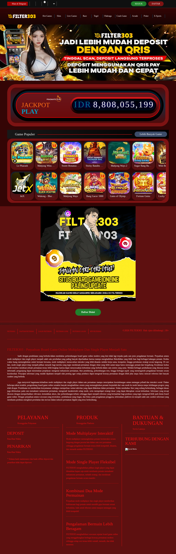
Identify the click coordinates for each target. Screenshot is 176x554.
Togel (96, 16)
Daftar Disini (88, 312)
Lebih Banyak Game (151, 134)
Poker (146, 16)
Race (85, 16)
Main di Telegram (19, 4)
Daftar (156, 4)
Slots (59, 16)
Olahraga (108, 16)
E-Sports (158, 16)
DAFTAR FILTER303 (26, 331)
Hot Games (47, 16)
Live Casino (72, 16)
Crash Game (122, 16)
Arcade (135, 16)
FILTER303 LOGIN (79, 331)
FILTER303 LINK (62, 331)
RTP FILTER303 (95, 331)
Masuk (139, 4)
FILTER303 (11, 331)
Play (29, 111)
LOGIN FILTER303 (45, 331)
